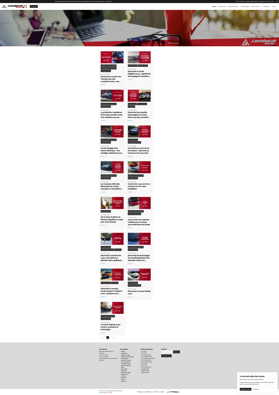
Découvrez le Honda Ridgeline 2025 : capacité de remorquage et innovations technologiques (139, 73)
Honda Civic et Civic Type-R (108, 65)
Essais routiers (132, 104)
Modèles (214, 6)
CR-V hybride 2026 (146, 367)
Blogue (177, 43)
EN (277, 1)
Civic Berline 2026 (146, 360)
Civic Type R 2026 (146, 355)
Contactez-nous (166, 356)
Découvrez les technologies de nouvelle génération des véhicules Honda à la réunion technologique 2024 (139, 257)
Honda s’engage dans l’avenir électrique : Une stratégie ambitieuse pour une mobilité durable (111, 150)
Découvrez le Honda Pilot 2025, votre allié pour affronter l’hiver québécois (111, 257)
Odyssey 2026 (145, 369)
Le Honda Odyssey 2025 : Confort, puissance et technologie (111, 327)
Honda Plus (123, 376)
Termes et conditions (159, 391)
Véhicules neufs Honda (134, 142)
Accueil (171, 43)
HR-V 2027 (144, 353)
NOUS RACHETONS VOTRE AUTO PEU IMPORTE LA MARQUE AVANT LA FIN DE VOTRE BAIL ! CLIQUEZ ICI (35, 1)
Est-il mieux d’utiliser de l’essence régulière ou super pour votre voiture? (112, 219)
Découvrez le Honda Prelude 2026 (139, 292)
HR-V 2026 (144, 363)
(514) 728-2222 (241, 1)
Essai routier (123, 377)
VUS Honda (131, 106)
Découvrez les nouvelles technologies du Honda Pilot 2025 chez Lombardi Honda (138, 114)
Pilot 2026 (144, 351)
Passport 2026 (145, 372)
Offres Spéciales (245, 6)
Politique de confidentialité (144, 391)
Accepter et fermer (245, 389)
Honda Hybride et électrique (108, 68)
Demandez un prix (125, 374)
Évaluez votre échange (125, 372)
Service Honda (124, 369)
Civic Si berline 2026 (146, 362)
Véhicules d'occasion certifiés (127, 356)
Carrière (122, 379)
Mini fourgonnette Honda (107, 316)
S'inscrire (176, 352)
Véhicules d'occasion (233, 6)
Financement (266, 6)
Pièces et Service (255, 6)
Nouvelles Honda (105, 71)
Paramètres (256, 389)
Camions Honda (132, 65)
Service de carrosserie (125, 365)
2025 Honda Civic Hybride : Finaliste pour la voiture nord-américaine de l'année (139, 222)
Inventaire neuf (222, 6)
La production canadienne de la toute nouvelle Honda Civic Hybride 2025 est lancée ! (111, 114)
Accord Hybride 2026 (146, 356)
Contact (274, 6)
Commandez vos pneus (126, 363)
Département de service (126, 360)
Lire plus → (104, 84)
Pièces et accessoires (125, 362)
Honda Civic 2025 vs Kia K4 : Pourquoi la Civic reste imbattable (139, 186)
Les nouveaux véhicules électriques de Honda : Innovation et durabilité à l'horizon (111, 186)
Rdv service (34, 6)
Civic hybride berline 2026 (148, 358)
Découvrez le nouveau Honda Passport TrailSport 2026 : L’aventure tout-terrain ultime (111, 291)
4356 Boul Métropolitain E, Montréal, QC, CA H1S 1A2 (259, 1)
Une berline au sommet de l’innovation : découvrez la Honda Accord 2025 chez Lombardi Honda (138, 150)
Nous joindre (123, 381)
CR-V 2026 (144, 365)
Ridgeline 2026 (145, 370)
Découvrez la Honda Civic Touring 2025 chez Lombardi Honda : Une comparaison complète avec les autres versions (111, 79)
